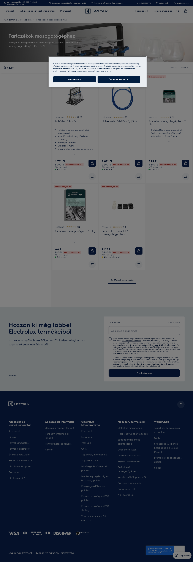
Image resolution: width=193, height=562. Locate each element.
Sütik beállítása (74, 79)
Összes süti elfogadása (119, 79)
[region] (98, 71)
